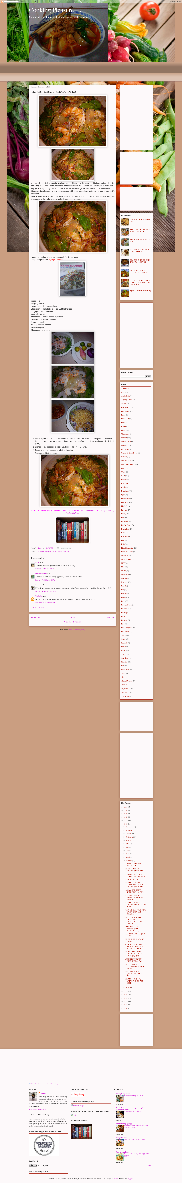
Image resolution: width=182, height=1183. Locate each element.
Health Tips (125, 529)
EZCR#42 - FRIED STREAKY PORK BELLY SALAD (135, 897)
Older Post (110, 617)
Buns (123, 422)
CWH (123, 472)
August (128, 840)
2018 (126, 817)
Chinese (124, 445)
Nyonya (54, 551)
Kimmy (38, 585)
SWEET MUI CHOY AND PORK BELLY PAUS (139, 251)
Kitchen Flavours (89, 510)
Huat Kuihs (125, 536)
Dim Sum (124, 483)
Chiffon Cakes (126, 441)
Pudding (124, 612)
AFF (122, 392)
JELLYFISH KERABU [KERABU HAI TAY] (134, 960)
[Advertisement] (136, 116)
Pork (122, 601)
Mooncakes (125, 574)
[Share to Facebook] (68, 548)
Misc (122, 567)
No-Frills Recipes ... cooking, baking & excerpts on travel (130, 1109)
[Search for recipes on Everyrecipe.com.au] (77, 1105)
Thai (122, 677)
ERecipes (124, 502)
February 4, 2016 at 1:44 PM (44, 569)
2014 (126, 994)
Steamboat (124, 658)
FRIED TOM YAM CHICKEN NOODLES (134, 870)
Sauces (123, 639)
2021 (126, 807)
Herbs (123, 533)
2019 (126, 814)
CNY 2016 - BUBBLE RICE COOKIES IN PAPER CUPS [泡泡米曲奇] (140, 282)
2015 (126, 991)
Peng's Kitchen (121, 1137)
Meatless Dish (126, 559)
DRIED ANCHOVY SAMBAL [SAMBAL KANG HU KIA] (133, 928)
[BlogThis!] (64, 548)
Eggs (123, 495)
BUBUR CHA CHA (132, 879)
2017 (126, 820)
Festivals (124, 510)
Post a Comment (38, 607)
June (127, 847)
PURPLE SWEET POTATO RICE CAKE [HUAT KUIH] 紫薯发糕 (135, 954)
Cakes (123, 430)
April (128, 854)
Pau (122, 590)
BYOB (123, 426)
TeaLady (38, 596)
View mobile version (72, 621)
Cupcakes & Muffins (128, 464)
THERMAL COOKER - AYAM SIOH (133, 864)
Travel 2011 (125, 684)
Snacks (123, 646)
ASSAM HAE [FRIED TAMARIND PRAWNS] (134, 891)
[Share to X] (66, 548)
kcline (116, 1179)
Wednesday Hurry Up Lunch (133, 1095)
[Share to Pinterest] (70, 548)
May (127, 850)
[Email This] (62, 548)
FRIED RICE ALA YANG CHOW (134, 940)
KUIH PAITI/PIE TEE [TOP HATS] (135, 935)
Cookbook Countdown (43, 551)
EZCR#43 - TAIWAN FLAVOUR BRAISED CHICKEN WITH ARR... (135, 885)
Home (72, 617)
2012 (126, 1001)
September (129, 837)
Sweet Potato (125, 669)
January (128, 987)
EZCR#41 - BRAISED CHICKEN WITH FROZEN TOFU (136, 904)
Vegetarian (124, 692)
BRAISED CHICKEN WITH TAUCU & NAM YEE (140, 261)
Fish (122, 517)
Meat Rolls (124, 555)
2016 (126, 824)
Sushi (123, 665)
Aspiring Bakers (126, 399)
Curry (123, 468)
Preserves (124, 609)
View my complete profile (37, 1109)
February (129, 860)
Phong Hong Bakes (123, 1093)
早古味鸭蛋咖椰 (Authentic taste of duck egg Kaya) (136, 1126)
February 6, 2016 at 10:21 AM (45, 591)
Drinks (123, 487)
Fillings (123, 514)
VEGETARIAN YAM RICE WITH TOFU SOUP (140, 230)
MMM (123, 571)
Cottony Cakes (126, 460)
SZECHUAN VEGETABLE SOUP (140, 240)
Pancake (124, 586)
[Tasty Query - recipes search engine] (77, 1096)
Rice (122, 624)
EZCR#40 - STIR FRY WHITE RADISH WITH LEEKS (134, 981)
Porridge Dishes (126, 605)
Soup (123, 650)
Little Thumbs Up (127, 548)
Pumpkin (124, 620)
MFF (123, 563)
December (129, 827)
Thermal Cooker (126, 681)
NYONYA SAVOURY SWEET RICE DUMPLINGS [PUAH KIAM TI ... (134, 920)
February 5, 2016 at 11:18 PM (45, 580)
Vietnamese (125, 696)
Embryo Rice (125, 498)
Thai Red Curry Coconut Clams (134, 1139)
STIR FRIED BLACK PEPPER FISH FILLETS (138, 271)
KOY (123, 540)
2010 (126, 1008)
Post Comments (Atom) (77, 629)
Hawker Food (125, 525)
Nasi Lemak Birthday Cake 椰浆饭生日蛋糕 (136, 1155)
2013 (126, 998)
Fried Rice (124, 521)
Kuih (123, 544)
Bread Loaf (125, 419)
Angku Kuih (125, 396)
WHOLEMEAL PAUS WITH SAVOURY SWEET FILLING (135, 912)
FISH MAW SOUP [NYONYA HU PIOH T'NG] (133, 973)
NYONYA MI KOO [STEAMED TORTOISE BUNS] (134, 966)
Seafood (66, 551)
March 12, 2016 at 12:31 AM (45, 602)
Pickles (123, 597)
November (129, 830)
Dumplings (125, 491)
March (128, 857)
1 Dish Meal (125, 388)
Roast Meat (125, 631)
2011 (126, 1005)
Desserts (124, 479)
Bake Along (125, 407)
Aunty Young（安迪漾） (125, 1123)
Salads (60, 551)
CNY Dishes (125, 449)
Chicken (124, 438)
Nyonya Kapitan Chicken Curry (140, 290)
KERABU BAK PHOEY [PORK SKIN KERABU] (135, 875)
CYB (123, 476)
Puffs (123, 616)
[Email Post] (58, 548)
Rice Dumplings (126, 627)
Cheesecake (125, 434)
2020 (126, 810)
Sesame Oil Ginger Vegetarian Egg (140, 220)
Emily (37, 562)
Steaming (124, 662)
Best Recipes (125, 411)
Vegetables (124, 688)
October (129, 833)
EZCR (123, 506)
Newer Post (35, 617)
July (127, 844)
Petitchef (124, 593)
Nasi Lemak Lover (122, 1152)
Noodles (124, 578)
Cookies (124, 457)
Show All (150, 1165)
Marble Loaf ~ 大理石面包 (133, 1111)
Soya (122, 654)
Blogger (129, 1179)
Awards (123, 403)
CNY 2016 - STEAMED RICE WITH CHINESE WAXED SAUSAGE (134, 946)
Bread (123, 415)
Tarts (122, 673)
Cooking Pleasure (51, 9)
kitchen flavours (41, 573)
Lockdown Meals (127, 552)
